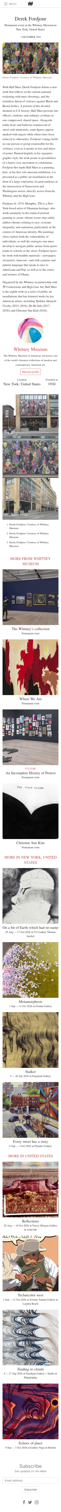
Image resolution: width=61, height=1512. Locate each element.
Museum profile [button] (30, 371)
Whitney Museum (30, 349)
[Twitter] (30, 1502)
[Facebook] (24, 1502)
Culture (30, 768)
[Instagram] (36, 1502)
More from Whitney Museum (30, 561)
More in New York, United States (30, 860)
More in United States (30, 1155)
